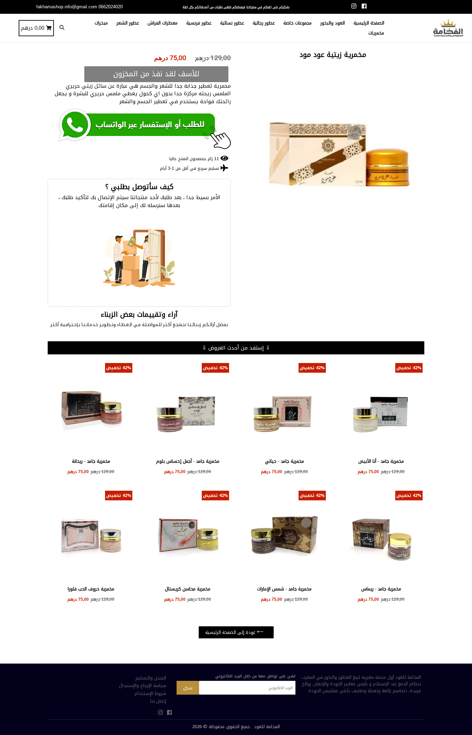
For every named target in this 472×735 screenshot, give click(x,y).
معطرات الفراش (163, 23)
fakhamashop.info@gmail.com (66, 6)
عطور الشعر (127, 23)
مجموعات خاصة (297, 23)
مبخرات (101, 23)
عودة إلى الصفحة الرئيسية (231, 632)
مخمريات (376, 33)
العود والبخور (332, 23)
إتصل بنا (158, 701)
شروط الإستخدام (150, 693)
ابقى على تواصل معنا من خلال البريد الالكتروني (255, 676)
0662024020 (110, 6)
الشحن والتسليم (150, 678)
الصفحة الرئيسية (368, 23)
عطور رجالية (264, 23)
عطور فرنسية (198, 23)
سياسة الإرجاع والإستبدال (142, 685)
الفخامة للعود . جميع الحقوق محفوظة (244, 726)
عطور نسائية (232, 23)
